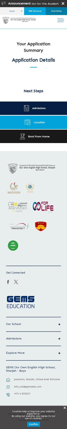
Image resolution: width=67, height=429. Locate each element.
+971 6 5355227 (22, 393)
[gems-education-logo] (20, 302)
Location (39, 122)
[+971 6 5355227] (8, 396)
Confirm (33, 424)
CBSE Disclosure (34, 11)
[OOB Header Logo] (19, 20)
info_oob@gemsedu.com (27, 386)
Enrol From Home (38, 136)
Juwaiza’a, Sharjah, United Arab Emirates (37, 379)
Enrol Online (56, 11)
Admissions (39, 108)
